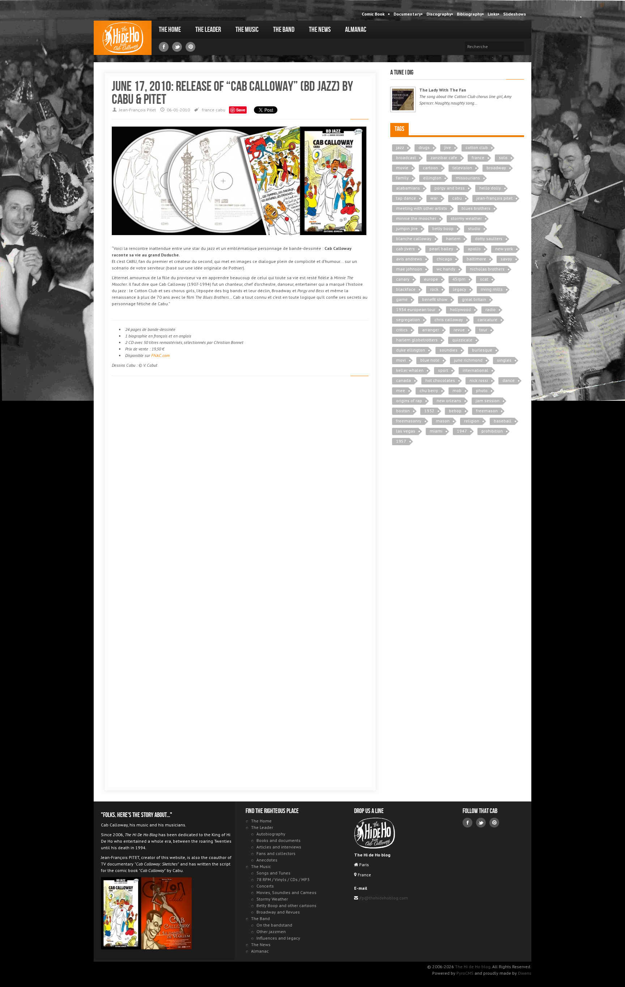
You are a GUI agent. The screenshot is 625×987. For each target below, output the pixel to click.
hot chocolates (440, 380)
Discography (438, 14)
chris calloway (448, 319)
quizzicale (462, 340)
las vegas (405, 431)
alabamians (408, 188)
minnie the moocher (416, 218)
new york (504, 248)
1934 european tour (415, 309)
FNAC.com (160, 355)
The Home (170, 29)
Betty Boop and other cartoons (286, 905)
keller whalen (410, 370)
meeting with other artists (421, 208)
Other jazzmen (271, 931)
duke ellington (410, 350)
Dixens (524, 973)
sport (443, 370)
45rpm (458, 279)
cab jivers (405, 248)
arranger (430, 329)
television (462, 167)
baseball (502, 421)
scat (484, 279)
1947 (462, 431)
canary (402, 279)
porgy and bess (449, 188)
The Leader (208, 29)
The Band (283, 29)
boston (403, 410)
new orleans (449, 400)
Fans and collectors (276, 853)
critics (402, 329)
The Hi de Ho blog (123, 38)
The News (320, 29)
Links (493, 14)
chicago (444, 258)
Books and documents (278, 840)
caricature (487, 319)
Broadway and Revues (278, 912)
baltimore (476, 258)
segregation (408, 319)
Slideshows (514, 14)
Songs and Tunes (273, 873)
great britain (474, 299)
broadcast (406, 157)
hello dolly (490, 188)
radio (490, 309)
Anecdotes (266, 860)
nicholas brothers (487, 269)
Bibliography (469, 14)
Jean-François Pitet (137, 109)
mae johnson (409, 269)
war (434, 198)
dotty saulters (488, 238)
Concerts (265, 886)
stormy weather (466, 218)
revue (459, 329)
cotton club (476, 147)
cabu (220, 109)
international (475, 370)
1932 (429, 410)
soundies (448, 350)
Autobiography (270, 834)
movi (401, 360)
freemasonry (408, 421)
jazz (400, 147)
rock (434, 289)
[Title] (403, 99)
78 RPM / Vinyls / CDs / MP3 (283, 879)
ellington (432, 177)
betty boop (443, 228)
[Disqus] (240, 483)
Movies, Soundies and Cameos (286, 892)
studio (474, 228)
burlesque (482, 350)
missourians (468, 177)
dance (508, 380)
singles (504, 360)
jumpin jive (407, 228)
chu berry (429, 390)
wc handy (446, 269)
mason (443, 421)
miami (436, 431)
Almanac (355, 29)
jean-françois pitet (494, 198)
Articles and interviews (278, 847)
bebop (455, 410)
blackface (406, 289)
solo (503, 157)
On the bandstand (274, 925)
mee (400, 390)
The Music (247, 29)
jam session (487, 400)
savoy (506, 258)
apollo (474, 248)
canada (403, 380)
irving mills (492, 289)
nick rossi (478, 380)
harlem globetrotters (417, 340)
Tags (399, 129)
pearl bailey (441, 248)
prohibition (492, 431)
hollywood (460, 309)
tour (483, 329)
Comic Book (373, 14)
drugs (424, 147)
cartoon (430, 167)
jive (447, 147)
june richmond (468, 360)
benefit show (434, 299)
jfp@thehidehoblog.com (383, 898)
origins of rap (409, 400)
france (208, 109)
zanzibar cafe (443, 157)
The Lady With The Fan (442, 90)
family (402, 177)
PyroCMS (464, 973)
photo (482, 390)
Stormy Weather (272, 899)
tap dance (406, 198)
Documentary (407, 14)
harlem (453, 238)
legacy (459, 289)
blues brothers (476, 208)
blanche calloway (413, 238)
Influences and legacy (278, 938)
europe (431, 279)
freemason (487, 410)
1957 (401, 441)
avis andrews (409, 258)
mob (457, 390)
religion (471, 421)
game (402, 299)
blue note (429, 360)
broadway (496, 167)
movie (402, 167)
